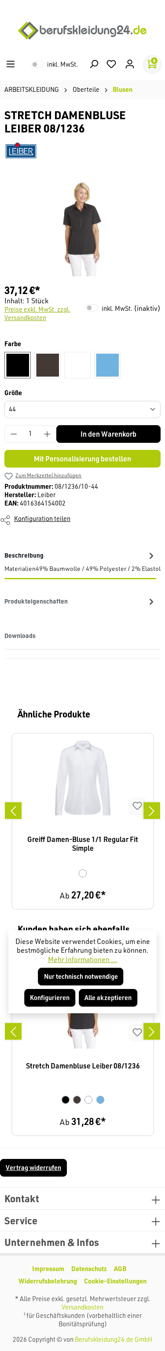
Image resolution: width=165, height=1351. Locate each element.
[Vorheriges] (13, 810)
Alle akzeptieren (108, 997)
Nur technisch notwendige (81, 976)
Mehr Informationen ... (82, 959)
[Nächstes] (152, 810)
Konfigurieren (50, 997)
